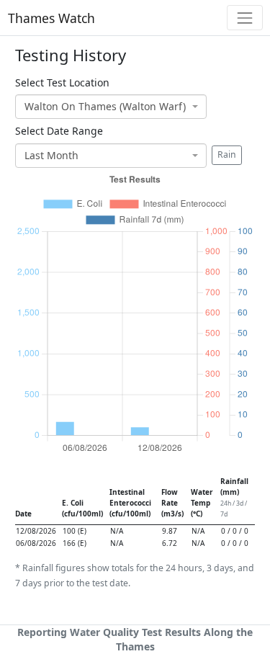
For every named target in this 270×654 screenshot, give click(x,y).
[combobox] (111, 106)
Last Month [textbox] (51, 155)
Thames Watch (51, 18)
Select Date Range (59, 131)
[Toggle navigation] (244, 17)
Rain (226, 154)
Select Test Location (62, 82)
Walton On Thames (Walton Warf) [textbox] (105, 106)
